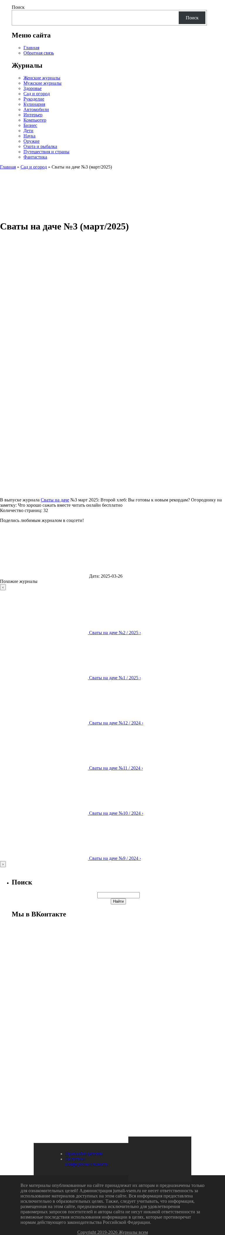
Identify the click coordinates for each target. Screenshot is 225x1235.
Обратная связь (38, 52)
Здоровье (32, 88)
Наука (29, 135)
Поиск (18, 7)
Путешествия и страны (46, 151)
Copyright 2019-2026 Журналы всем (112, 1232)
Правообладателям (84, 1153)
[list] (112, 725)
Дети (28, 130)
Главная (31, 47)
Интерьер (32, 114)
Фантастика (35, 156)
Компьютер (34, 120)
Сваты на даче (55, 499)
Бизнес (30, 125)
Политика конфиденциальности (86, 1161)
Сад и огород (36, 93)
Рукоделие (33, 98)
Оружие (31, 141)
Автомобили (36, 109)
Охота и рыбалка (40, 146)
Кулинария (34, 104)
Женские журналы (41, 77)
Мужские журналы (42, 83)
